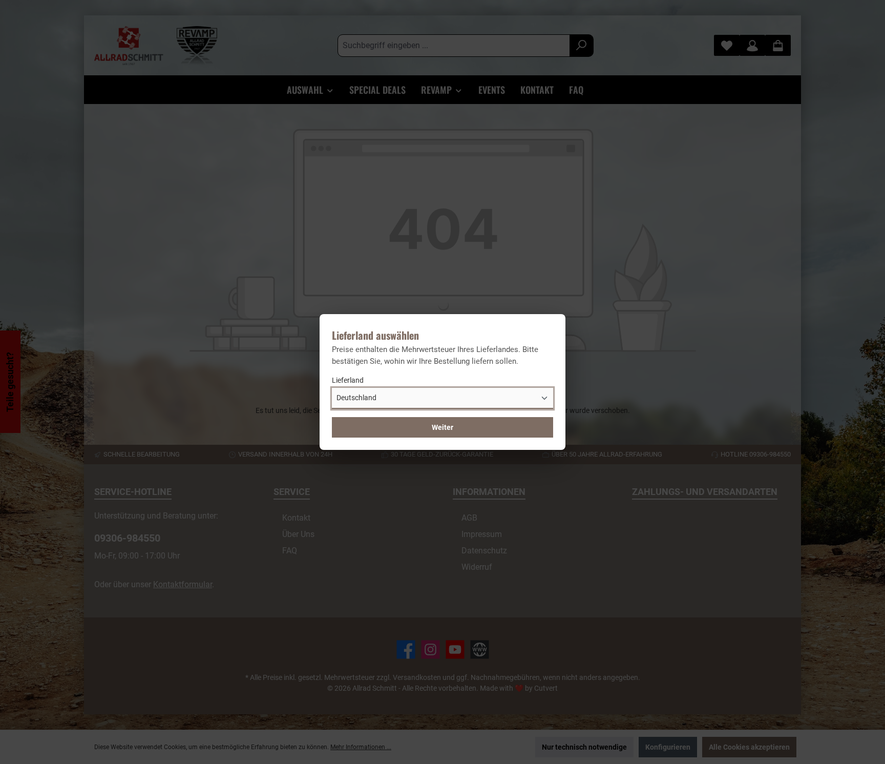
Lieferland (348, 380)
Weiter (442, 427)
